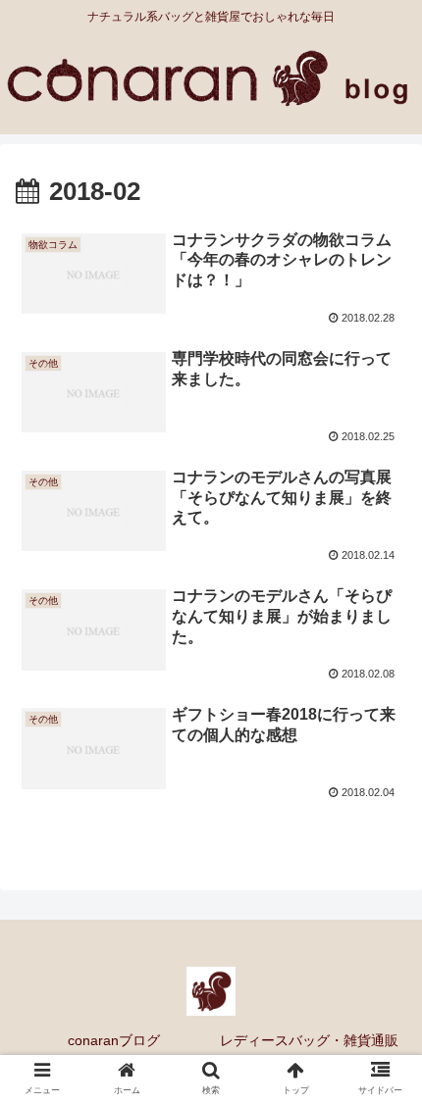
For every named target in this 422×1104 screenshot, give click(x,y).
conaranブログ (114, 1040)
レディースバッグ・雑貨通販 (309, 1040)
